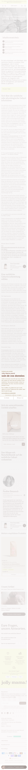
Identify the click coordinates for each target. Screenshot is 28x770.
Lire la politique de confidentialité (9, 393)
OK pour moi (20, 397)
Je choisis (6, 397)
